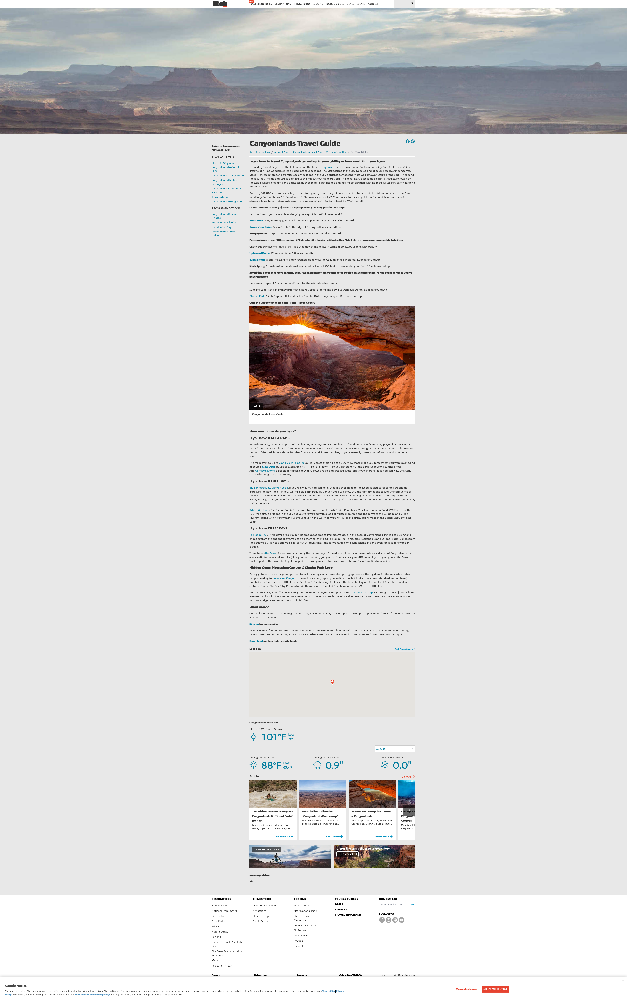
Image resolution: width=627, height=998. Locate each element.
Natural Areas (220, 931)
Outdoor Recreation (264, 905)
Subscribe (260, 974)
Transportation (220, 197)
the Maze (271, 553)
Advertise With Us (350, 974)
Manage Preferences (466, 989)
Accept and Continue (495, 989)
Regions (216, 937)
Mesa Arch (268, 466)
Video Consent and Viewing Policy (92, 994)
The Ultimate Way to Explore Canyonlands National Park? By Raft (272, 816)
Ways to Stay (301, 905)
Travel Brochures (348, 914)
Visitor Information (336, 152)
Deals (339, 904)
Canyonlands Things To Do (228, 175)
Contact (302, 974)
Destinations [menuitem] (282, 4)
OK (623, 981)
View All (408, 777)
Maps (215, 960)
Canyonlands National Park (307, 152)
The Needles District (224, 222)
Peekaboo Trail (258, 535)
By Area (298, 940)
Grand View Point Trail (292, 462)
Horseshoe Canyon (284, 578)
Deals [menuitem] (350, 4)
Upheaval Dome (265, 470)
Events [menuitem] (361, 4)
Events (340, 909)
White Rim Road (259, 510)
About (216, 974)
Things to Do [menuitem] (302, 4)
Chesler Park (257, 296)
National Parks (281, 152)
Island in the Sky (222, 227)
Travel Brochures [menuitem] (260, 4)
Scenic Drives (260, 921)
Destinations (263, 152)
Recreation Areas (222, 965)
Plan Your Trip (261, 916)
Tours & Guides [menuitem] (335, 4)
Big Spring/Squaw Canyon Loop (268, 487)
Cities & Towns (220, 916)
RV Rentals (300, 946)
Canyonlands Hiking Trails (227, 201)
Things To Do (262, 899)
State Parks (218, 921)
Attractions (259, 910)
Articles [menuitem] (373, 4)
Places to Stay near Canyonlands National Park (225, 167)
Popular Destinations (306, 925)
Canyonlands (328, 167)
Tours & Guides (345, 899)
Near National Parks (305, 910)
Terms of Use (328, 991)
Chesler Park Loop (362, 592)
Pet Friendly (301, 935)
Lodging (300, 899)
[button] (255, 358)
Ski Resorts (218, 926)
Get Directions (404, 649)
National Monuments (224, 910)
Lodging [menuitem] (317, 4)
